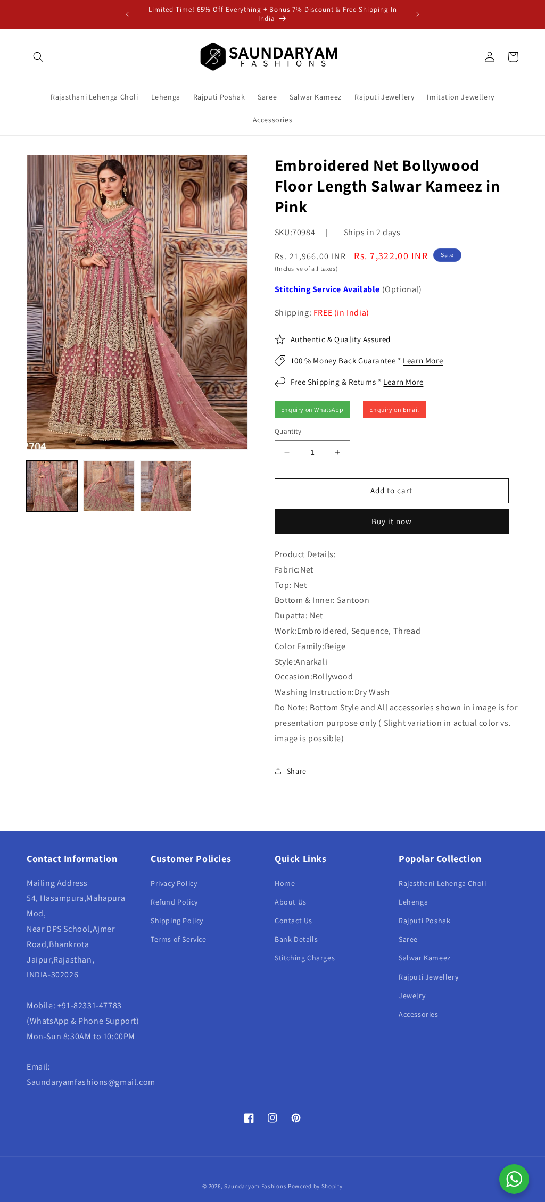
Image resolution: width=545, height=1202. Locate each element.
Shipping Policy (177, 920)
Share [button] (297, 771)
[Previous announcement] (127, 14)
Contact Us (293, 920)
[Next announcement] (418, 14)
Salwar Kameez (425, 958)
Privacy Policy (174, 883)
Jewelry (412, 995)
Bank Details (296, 939)
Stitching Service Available (327, 289)
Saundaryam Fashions (255, 1186)
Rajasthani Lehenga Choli (442, 883)
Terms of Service (179, 939)
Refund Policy (174, 902)
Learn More (423, 360)
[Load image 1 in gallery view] (52, 485)
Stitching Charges (305, 958)
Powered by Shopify (315, 1186)
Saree (408, 939)
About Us (291, 902)
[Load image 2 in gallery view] (108, 485)
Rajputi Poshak (424, 920)
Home (285, 883)
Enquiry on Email (394, 409)
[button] (38, 57)
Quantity (288, 431)
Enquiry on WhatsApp (312, 409)
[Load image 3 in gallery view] (165, 485)
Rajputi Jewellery (428, 977)
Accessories (419, 1014)
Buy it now (391, 521)
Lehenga (413, 902)
